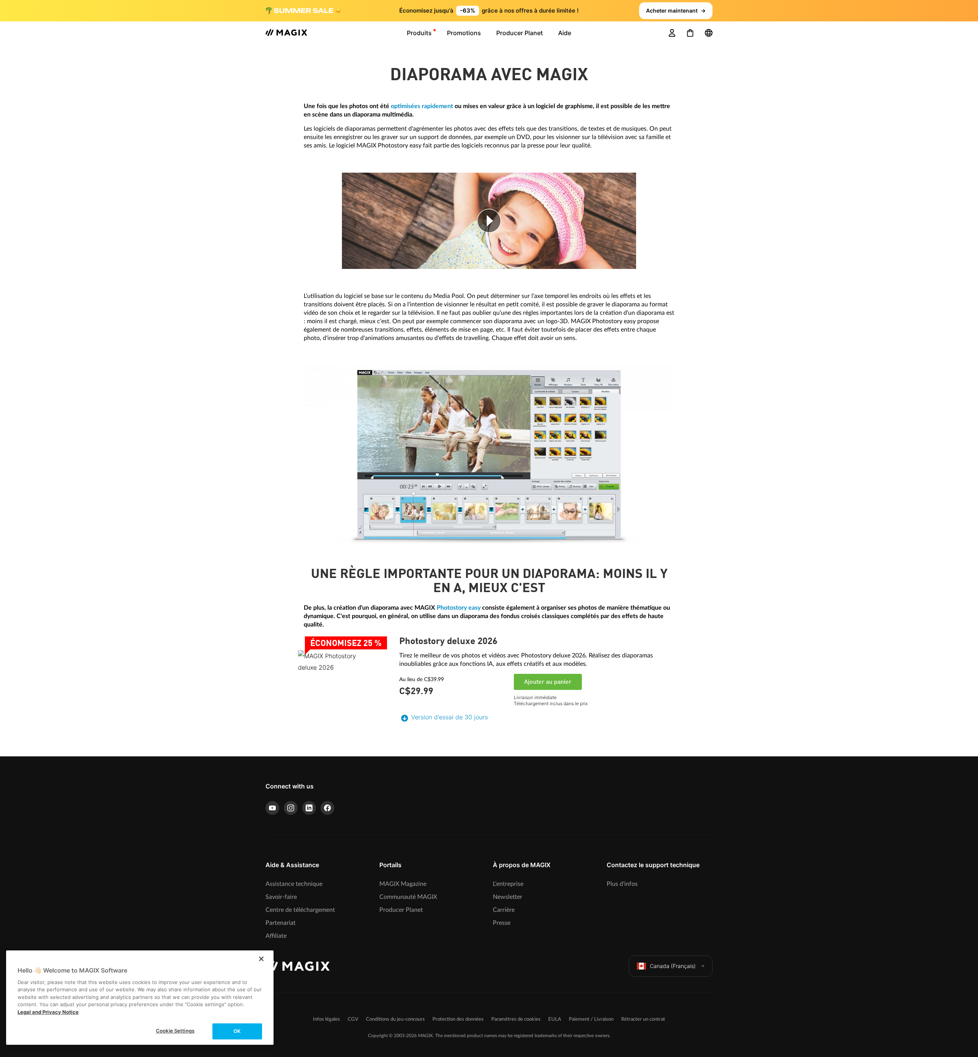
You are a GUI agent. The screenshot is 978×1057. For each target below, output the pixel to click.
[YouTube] (272, 808)
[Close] (261, 958)
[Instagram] (291, 808)
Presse (501, 923)
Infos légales (326, 1019)
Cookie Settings (175, 1031)
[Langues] (708, 32)
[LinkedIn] (309, 808)
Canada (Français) (673, 966)
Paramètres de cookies (516, 1019)
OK (237, 1031)
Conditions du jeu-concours (395, 1019)
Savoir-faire (281, 897)
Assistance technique (294, 884)
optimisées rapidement (422, 106)
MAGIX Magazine (402, 884)
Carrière (504, 910)
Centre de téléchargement (300, 910)
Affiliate (276, 936)
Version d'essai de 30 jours (449, 717)
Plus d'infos (622, 884)
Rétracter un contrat (643, 1019)
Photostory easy (459, 608)
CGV (353, 1019)
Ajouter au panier (548, 682)
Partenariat (281, 923)
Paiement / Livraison (591, 1019)
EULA (554, 1019)
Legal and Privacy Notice (48, 1012)
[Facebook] (327, 808)
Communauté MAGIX (408, 897)
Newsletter (507, 897)
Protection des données (458, 1019)
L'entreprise (508, 884)
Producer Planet (401, 910)
